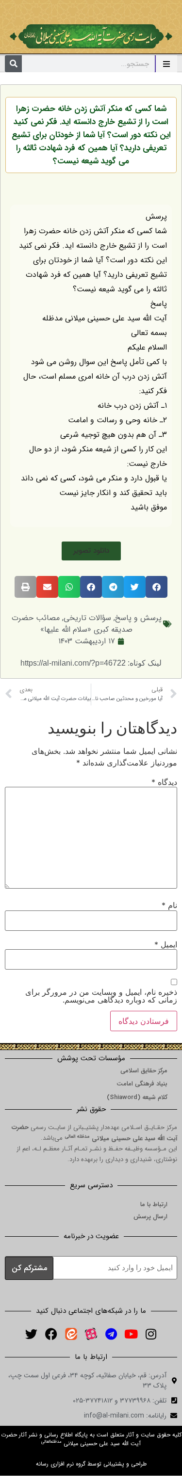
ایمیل (165, 944)
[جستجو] (13, 63)
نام (169, 905)
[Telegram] (111, 1334)
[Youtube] (131, 1334)
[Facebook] (51, 1334)
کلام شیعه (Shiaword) (137, 1097)
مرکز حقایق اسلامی (143, 1071)
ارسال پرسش (150, 1217)
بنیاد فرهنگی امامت (141, 1084)
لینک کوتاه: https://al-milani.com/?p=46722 (91, 663)
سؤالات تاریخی (87, 618)
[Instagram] (151, 1334)
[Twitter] (31, 1334)
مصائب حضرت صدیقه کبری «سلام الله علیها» (72, 624)
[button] (91, 551)
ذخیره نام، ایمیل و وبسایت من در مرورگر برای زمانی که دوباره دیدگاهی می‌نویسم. (101, 996)
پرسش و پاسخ (138, 618)
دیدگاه (164, 782)
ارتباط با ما (153, 1204)
